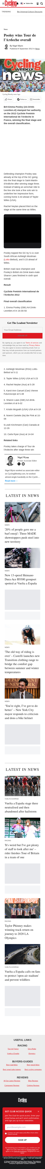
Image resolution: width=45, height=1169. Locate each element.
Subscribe (29, 3)
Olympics (31, 1054)
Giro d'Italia (32, 1049)
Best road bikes (12, 1065)
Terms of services (32, 343)
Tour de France (13, 1049)
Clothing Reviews (33, 1085)
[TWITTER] (20, 464)
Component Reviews (11, 1085)
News (6, 29)
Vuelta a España (13, 1054)
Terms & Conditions (20, 1151)
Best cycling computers (33, 1069)
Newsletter (36, 99)
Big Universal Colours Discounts (29, 12)
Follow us (23, 99)
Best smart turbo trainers (12, 1069)
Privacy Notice (34, 345)
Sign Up (22, 1140)
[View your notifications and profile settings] (17, 3)
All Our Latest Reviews (12, 1081)
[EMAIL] (24, 464)
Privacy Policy (31, 1149)
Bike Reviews (33, 1081)
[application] (22, 228)
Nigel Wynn (18, 46)
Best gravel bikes (33, 1065)
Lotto (7, 259)
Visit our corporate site (31, 1158)
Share (10, 99)
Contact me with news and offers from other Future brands (23, 1133)
